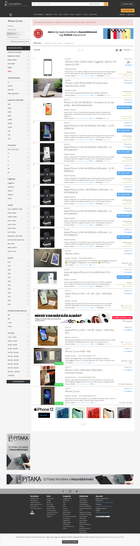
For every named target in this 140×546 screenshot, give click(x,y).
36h (9, 319)
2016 (9, 274)
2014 (9, 266)
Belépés (122, 14)
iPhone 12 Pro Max (13, 38)
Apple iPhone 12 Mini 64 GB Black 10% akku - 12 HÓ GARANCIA (89, 127)
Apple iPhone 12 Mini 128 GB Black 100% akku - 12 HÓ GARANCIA (88, 191)
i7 (8, 161)
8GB (9, 104)
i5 (8, 157)
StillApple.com (34, 499)
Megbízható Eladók (85, 512)
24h (9, 315)
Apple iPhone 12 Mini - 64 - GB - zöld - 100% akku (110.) (88, 295)
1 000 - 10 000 (12, 337)
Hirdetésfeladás (128, 11)
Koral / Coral (12, 251)
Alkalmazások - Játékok (51, 515)
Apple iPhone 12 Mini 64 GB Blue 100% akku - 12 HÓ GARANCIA (89, 170)
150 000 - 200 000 (13, 356)
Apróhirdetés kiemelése (83, 518)
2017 (9, 277)
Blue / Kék (11, 244)
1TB (9, 131)
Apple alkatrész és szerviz (68, 527)
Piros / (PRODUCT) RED (15, 209)
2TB (9, 135)
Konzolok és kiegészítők (66, 519)
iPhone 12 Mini (72, 253)
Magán (10, 68)
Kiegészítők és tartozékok (67, 500)
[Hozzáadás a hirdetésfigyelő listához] (131, 62)
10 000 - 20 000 (12, 341)
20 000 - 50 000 (12, 345)
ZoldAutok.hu (34, 506)
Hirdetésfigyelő (18, 381)
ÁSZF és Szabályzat (85, 506)
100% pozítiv (107, 76)
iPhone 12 (10, 26)
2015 (9, 270)
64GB (9, 116)
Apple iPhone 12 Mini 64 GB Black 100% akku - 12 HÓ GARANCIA (88, 148)
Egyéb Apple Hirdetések (67, 523)
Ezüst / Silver (12, 221)
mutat (95, 76)
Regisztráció (131, 14)
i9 (8, 165)
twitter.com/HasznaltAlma (103, 506)
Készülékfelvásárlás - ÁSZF (85, 510)
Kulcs (66, 363)
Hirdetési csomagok (85, 514)
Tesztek (49, 502)
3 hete (10, 327)
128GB (10, 120)
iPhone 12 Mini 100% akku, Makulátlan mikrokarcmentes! (83, 371)
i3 (8, 153)
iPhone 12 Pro (11, 30)
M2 (9, 173)
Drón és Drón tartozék (69, 517)
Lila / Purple (12, 232)
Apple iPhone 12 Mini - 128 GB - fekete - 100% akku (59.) (89, 331)
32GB (9, 112)
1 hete (10, 323)
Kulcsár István (130, 362)
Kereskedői (11, 64)
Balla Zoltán (129, 384)
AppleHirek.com (35, 502)
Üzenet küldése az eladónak (82, 76)
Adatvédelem (83, 502)
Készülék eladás (127, 4)
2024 (9, 304)
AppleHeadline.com (36, 504)
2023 (9, 301)
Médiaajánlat (83, 500)
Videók (49, 500)
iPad (60, 14)
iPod (64, 506)
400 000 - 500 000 (13, 368)
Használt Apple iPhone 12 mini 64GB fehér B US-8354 (87, 274)
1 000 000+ (11, 376)
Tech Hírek (50, 504)
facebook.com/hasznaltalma (104, 502)
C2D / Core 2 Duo (13, 149)
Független (11, 183)
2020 (9, 289)
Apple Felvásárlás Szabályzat (84, 529)
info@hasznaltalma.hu (102, 512)
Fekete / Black (12, 217)
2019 (9, 285)
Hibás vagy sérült (13, 94)
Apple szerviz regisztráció (83, 521)
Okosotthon (66, 514)
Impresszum (83, 499)
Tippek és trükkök (52, 512)
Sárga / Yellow (12, 248)
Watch (72, 14)
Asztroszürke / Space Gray (16, 240)
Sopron (67, 265)
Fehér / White (12, 213)
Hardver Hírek (51, 509)
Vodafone (11, 187)
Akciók (86, 14)
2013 (9, 262)
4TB (9, 139)
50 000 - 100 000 (13, 349)
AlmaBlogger (50, 506)
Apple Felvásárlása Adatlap (85, 525)
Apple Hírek (93, 14)
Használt (10, 90)
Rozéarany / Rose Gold (15, 236)
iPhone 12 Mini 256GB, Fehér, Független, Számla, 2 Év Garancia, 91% (90, 63)
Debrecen (67, 403)
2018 (9, 281)
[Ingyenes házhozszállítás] (128, 62)
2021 (9, 293)
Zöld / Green (12, 228)
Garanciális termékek (14, 52)
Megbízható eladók (14, 56)
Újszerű (10, 86)
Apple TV (78, 14)
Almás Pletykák (51, 510)
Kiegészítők (48, 14)
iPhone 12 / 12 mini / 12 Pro (20, 42)
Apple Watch (67, 512)
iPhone (66, 14)
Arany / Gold (12, 225)
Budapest (67, 76)
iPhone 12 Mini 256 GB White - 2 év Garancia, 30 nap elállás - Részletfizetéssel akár (89, 104)
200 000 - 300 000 (13, 360)
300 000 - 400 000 (13, 364)
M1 (9, 169)
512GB (10, 127)
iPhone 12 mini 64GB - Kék (78, 351)
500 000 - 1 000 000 (14, 372)
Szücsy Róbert (130, 264)
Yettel (9, 199)
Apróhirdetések (38, 14)
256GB (10, 123)
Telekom (10, 195)
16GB (9, 108)
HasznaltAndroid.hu (36, 509)
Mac (55, 14)
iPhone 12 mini (94, 4)
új (8, 82)
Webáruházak (12, 60)
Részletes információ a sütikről (112, 537)
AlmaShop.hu (34, 500)
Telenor (10, 191)
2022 (9, 297)
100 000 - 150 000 (13, 353)
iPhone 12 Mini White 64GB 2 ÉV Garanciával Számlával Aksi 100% (86, 84)
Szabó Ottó (129, 403)
